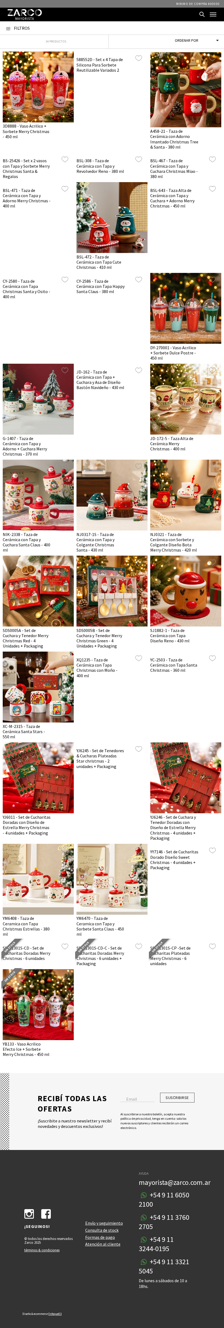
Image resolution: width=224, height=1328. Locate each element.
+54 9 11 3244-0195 (156, 1244)
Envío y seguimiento (104, 1223)
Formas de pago (100, 1237)
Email (131, 1099)
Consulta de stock (102, 1230)
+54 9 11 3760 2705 (164, 1222)
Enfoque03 (55, 1314)
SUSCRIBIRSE (177, 1098)
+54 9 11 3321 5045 (164, 1266)
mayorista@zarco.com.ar (175, 1182)
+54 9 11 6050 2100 (164, 1199)
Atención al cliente (102, 1244)
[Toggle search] (202, 14)
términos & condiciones (42, 1250)
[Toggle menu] (213, 14)
